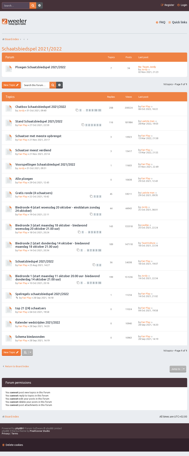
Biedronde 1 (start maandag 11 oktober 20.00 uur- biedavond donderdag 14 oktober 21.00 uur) (57, 277)
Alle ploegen (24, 178)
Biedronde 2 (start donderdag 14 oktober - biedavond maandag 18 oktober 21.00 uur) (52, 245)
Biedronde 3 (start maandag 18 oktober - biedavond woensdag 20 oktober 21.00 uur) (51, 227)
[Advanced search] (39, 5)
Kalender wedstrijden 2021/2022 (37, 322)
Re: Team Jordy (147, 66)
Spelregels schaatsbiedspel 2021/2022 (42, 294)
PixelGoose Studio (40, 431)
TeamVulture (148, 243)
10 (96, 110)
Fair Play (145, 106)
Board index (12, 416)
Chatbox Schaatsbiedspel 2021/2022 (40, 106)
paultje (145, 225)
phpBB (19, 428)
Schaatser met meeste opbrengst (38, 136)
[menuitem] (182, 5)
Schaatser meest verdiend (33, 150)
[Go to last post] (152, 106)
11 (100, 110)
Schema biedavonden (30, 336)
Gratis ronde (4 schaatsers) (33, 193)
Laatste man (147, 121)
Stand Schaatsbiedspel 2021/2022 (38, 121)
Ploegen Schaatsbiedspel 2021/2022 (40, 67)
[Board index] (14, 22)
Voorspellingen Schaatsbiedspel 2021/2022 (45, 164)
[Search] (33, 5)
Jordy (144, 69)
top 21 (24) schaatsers (30, 308)
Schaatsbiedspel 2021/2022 (32, 48)
